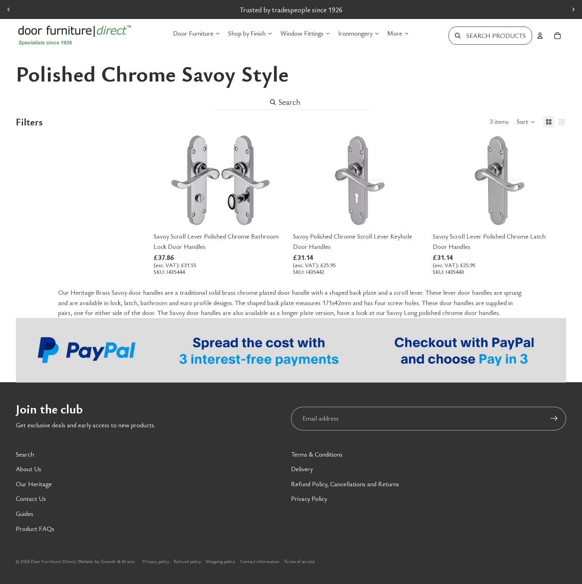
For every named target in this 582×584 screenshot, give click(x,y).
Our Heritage (34, 484)
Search (25, 454)
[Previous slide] (8, 9)
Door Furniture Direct (53, 561)
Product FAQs (35, 528)
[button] (526, 122)
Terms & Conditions (316, 454)
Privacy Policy (309, 498)
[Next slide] (573, 9)
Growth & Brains (118, 561)
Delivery (302, 469)
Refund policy (187, 561)
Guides (24, 513)
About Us (28, 469)
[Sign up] (554, 418)
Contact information (260, 561)
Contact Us (31, 498)
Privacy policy (156, 561)
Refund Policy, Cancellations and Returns (345, 484)
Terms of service (299, 561)
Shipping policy (220, 561)
